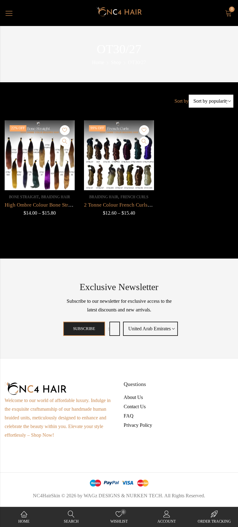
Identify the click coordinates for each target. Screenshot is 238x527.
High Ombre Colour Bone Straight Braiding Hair (58, 205)
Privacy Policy (138, 425)
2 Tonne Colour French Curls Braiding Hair (131, 205)
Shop (116, 62)
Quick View (65, 142)
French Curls (134, 197)
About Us (133, 397)
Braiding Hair (55, 197)
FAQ (129, 415)
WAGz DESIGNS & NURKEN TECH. (123, 495)
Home (98, 62)
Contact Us (135, 406)
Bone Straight (24, 197)
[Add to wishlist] (65, 130)
